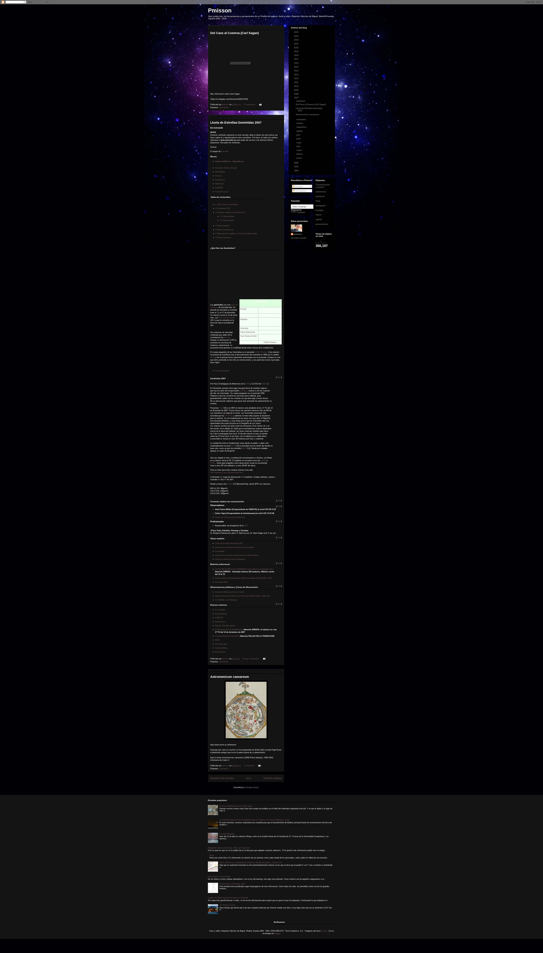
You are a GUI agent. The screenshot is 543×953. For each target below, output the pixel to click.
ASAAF (264, 384)
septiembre (301, 127)
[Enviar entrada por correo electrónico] (260, 104)
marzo (299, 150)
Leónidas (243, 391)
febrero (299, 154)
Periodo (243, 309)
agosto (299, 131)
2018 (296, 55)
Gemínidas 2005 (253, 578)
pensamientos (322, 224)
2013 (296, 74)
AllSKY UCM (266, 578)
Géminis (227, 337)
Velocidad (244, 328)
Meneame (240, 630)
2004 (296, 170)
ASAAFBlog (220, 172)
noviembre (301, 119)
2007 (296, 97)
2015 (296, 67)
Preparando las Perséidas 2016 (232, 884)
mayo (299, 142)
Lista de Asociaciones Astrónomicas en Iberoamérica (236, 555)
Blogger (277, 933)
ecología (319, 210)
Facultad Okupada (226, 834)
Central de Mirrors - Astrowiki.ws (229, 161)
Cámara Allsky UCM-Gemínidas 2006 (230, 578)
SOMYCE (219, 618)
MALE (232, 446)
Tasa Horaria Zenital (248, 336)
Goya (211, 855)
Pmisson (219, 10)
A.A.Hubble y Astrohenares (226, 600)
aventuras (320, 196)
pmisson (298, 234)
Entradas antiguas (273, 778)
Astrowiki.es (220, 180)
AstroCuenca (220, 622)
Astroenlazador (221, 644)
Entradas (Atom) (252, 787)
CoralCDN (219, 188)
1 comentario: (249, 766)
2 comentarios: (250, 104)
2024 (296, 36)
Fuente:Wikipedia (222, 371)
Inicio (248, 778)
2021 (296, 44)
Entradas (298, 186)
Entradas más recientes (222, 778)
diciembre (301, 101)
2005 (296, 166)
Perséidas (229, 416)
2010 (296, 86)
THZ (221, 408)
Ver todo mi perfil (298, 238)
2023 (296, 40)
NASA (217, 640)
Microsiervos (220, 652)
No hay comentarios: (251, 659)
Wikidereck (219, 184)
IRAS (212, 357)
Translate (301, 212)
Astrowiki (224, 151)
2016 (296, 63)
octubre (300, 123)
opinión (319, 219)
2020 (296, 47)
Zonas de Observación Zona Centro (229, 592)
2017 (296, 59)
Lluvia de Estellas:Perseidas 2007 (229, 543)
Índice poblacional (247, 332)
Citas (318, 201)
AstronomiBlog (221, 648)
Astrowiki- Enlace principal (226, 168)
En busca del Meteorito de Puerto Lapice (236, 806)
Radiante (243, 319)
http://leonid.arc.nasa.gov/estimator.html (226, 472)
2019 (296, 51)
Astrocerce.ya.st (222, 192)
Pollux (212, 463)
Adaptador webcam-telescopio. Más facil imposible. (229, 848)
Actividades (220, 551)
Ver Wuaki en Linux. (227, 905)
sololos (324, 931)
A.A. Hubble (220, 610)
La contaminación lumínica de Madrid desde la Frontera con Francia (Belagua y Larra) (254, 820)
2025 (296, 32)
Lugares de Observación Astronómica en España (228, 898)
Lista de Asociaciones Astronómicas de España (234, 547)
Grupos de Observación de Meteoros (230, 517)
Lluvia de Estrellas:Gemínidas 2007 (235, 122)
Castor (263, 460)
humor (318, 215)
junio (298, 138)
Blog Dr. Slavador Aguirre (225, 626)
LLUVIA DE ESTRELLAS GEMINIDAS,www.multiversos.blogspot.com (243, 569)
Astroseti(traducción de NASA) (227, 636)
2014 (296, 71)
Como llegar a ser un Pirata (219, 876)
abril (298, 146)
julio (298, 135)
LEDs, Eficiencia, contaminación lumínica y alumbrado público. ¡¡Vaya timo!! (250, 862)
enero (299, 158)
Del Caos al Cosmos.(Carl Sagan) (234, 33)
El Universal (220, 630)
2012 (296, 78)
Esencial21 (230, 630)
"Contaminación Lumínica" (323, 186)
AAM (247, 384)
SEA (246, 526)
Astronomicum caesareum (229, 677)
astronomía (223, 107)
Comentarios (300, 191)
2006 (296, 163)
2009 (296, 90)
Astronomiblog (221, 614)
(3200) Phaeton (270, 342)
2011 (296, 82)
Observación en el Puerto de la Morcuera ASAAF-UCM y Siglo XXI (242, 596)
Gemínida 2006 (221, 582)
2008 (296, 94)
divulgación (321, 205)
